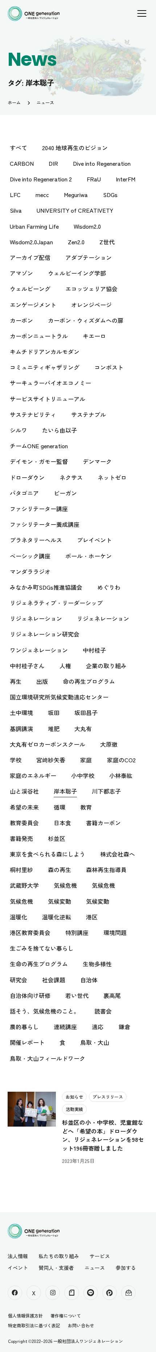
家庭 (86, 759)
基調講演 (21, 728)
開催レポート (27, 1042)
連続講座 (65, 1026)
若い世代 (77, 995)
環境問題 (115, 932)
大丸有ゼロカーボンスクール (47, 744)
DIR (53, 163)
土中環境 (21, 712)
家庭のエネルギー (33, 775)
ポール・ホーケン (88, 555)
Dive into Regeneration (102, 163)
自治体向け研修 (30, 995)
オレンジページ (91, 304)
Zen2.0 (76, 241)
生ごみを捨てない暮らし (42, 948)
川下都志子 (106, 791)
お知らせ (74, 1097)
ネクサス (71, 477)
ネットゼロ (112, 477)
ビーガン (65, 493)
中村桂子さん (27, 665)
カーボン (21, 320)
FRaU (94, 178)
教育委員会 (24, 822)
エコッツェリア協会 (91, 288)
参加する (126, 1267)
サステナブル (88, 414)
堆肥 (53, 728)
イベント (18, 1267)
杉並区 (56, 838)
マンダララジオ (30, 571)
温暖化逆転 (56, 916)
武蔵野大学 (24, 885)
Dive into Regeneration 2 (41, 178)
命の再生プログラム (89, 681)
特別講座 (77, 932)
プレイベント (94, 539)
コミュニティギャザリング (44, 367)
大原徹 (109, 744)
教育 (86, 807)
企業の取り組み (106, 665)
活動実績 (74, 1109)
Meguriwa (76, 194)
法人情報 (18, 1256)
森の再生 (59, 869)
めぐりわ (108, 587)
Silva (16, 210)
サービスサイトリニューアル (47, 398)
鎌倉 (124, 1026)
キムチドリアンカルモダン (44, 351)
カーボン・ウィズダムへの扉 (85, 320)
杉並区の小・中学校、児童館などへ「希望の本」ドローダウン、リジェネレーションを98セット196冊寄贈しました (103, 1135)
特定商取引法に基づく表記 (34, 1325)
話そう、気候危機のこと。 (44, 1011)
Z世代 (107, 241)
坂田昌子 (86, 712)
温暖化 (18, 916)
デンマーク (97, 461)
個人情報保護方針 (25, 1315)
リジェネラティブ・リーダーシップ (56, 602)
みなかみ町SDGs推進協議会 (46, 587)
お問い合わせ (81, 1325)
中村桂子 (94, 650)
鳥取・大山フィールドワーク (47, 1058)
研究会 (18, 979)
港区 (92, 916)
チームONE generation (39, 445)
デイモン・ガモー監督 (39, 461)
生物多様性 (97, 963)
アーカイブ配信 (30, 257)
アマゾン (21, 273)
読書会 (103, 1011)
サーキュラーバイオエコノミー (50, 382)
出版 (42, 681)
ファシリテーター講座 (39, 508)
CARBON (22, 163)
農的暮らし (24, 1026)
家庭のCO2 (121, 759)
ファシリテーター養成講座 (44, 524)
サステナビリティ (33, 414)
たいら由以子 (59, 430)
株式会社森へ (117, 854)
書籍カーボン (103, 822)
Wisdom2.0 (87, 226)
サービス (100, 1256)
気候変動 (59, 901)
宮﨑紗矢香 (50, 759)
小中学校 (82, 775)
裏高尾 (112, 995)
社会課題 (53, 979)
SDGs (110, 194)
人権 (65, 665)
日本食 (62, 822)
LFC (15, 194)
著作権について (65, 1315)
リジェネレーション (36, 618)
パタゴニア (24, 493)
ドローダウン (27, 477)
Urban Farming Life (34, 226)
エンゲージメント (33, 304)
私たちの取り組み (58, 1256)
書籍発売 (21, 838)
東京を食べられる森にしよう (47, 854)
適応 (97, 1026)
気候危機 (65, 885)
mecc (42, 194)
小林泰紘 (120, 775)
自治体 (89, 979)
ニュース (45, 102)
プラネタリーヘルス (36, 539)
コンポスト (108, 367)
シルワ (18, 430)
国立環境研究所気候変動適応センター (59, 697)
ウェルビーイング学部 (77, 273)
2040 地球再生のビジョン (75, 147)
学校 (15, 759)
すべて (18, 147)
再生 (15, 681)
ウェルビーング (30, 288)
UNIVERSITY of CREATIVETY (75, 210)
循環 (59, 807)
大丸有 (83, 728)
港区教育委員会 (30, 932)
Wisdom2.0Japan (31, 241)
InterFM (125, 178)
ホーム (14, 102)
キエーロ (94, 336)
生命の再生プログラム (39, 963)
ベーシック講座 (30, 555)
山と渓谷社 (24, 791)
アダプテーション (88, 257)
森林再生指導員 (106, 869)
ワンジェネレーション (39, 650)
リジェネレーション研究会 (44, 634)
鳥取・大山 (94, 1042)
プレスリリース (108, 1097)
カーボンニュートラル (39, 336)
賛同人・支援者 (56, 1267)
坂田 (53, 712)
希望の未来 (24, 807)
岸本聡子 (65, 791)
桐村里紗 (21, 869)
